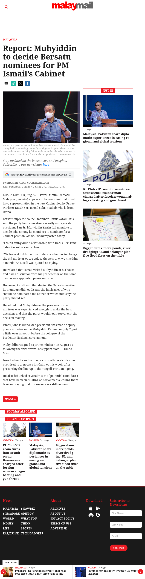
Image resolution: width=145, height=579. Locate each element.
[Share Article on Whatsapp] (13, 85)
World (92, 568)
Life (6, 528)
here (46, 164)
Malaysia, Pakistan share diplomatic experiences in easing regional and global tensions (40, 456)
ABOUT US (58, 513)
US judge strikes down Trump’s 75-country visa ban (114, 572)
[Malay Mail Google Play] (98, 511)
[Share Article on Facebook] (27, 85)
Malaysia (20, 568)
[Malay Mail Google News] (98, 517)
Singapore (11, 513)
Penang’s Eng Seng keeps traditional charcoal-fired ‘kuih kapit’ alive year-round (41, 572)
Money (8, 523)
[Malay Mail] (72, 10)
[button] (70, 174)
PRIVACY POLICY (62, 518)
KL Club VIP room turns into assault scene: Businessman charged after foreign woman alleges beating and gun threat (14, 462)
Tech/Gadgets (32, 533)
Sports (26, 528)
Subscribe (118, 548)
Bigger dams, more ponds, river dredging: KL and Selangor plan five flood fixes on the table (67, 456)
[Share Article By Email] (6, 85)
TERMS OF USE (61, 523)
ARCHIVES (58, 508)
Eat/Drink (11, 533)
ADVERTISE (59, 528)
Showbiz (28, 508)
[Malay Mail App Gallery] (91, 517)
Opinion (27, 513)
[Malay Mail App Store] (90, 511)
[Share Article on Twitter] (20, 85)
